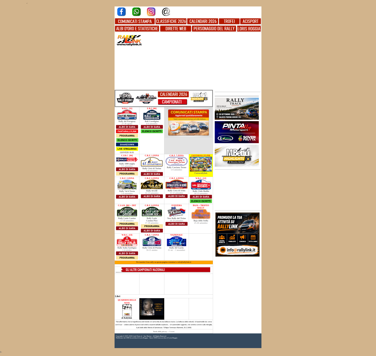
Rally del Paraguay (127, 121)
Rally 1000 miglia (127, 164)
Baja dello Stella (201, 221)
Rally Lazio (152, 218)
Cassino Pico (151, 221)
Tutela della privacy (160, 331)
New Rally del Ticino (176, 218)
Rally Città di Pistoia (151, 248)
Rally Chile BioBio (201, 191)
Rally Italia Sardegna (127, 248)
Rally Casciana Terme (176, 167)
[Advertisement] (202, 40)
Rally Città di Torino (151, 168)
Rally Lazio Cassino (127, 218)
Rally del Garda (176, 248)
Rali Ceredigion (152, 121)
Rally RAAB (151, 191)
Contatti (171, 331)
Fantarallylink (200, 173)
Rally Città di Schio (176, 191)
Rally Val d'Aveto (127, 191)
